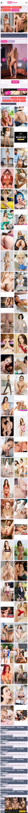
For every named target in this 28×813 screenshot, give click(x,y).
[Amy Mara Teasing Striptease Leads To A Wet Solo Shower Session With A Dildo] (20, 240)
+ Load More (15, 10)
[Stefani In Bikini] (7, 571)
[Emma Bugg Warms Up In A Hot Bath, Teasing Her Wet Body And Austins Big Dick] (20, 488)
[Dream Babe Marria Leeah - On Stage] (7, 261)
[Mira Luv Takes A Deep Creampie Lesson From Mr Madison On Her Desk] (7, 364)
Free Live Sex (15, 7)
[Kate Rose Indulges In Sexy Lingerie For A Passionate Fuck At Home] (7, 488)
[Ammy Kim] (20, 302)
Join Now (4, 41)
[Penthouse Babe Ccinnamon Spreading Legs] (20, 591)
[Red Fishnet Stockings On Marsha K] (20, 674)
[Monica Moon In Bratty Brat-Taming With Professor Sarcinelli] (20, 653)
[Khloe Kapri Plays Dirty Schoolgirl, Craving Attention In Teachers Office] (20, 158)
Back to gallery (14, 86)
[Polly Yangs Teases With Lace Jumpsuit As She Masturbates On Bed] (7, 385)
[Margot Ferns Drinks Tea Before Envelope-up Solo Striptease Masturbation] (20, 426)
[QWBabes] (12, 2)
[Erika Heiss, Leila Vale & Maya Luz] (7, 653)
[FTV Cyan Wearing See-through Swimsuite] (20, 550)
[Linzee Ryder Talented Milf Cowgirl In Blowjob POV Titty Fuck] (7, 447)
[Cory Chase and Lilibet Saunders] (7, 715)
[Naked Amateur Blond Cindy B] (7, 344)
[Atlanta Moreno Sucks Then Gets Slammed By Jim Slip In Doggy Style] (7, 674)
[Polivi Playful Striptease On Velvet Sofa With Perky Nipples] (7, 468)
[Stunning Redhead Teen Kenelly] (7, 137)
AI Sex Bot (16, 100)
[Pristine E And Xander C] (20, 695)
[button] (3, 60)
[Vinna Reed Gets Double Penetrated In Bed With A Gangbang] (7, 509)
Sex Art (23, 100)
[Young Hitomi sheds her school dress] (7, 591)
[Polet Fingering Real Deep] (7, 158)
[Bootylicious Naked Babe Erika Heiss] (20, 612)
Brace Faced (22, 98)
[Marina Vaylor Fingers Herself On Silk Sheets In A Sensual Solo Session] (20, 633)
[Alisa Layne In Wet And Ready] (7, 406)
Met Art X (11, 41)
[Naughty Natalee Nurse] (7, 323)
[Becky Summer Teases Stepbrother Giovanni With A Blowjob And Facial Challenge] (20, 282)
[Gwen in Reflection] (7, 178)
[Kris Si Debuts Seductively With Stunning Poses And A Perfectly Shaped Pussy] (20, 344)
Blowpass (13, 98)
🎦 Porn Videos (6, 10)
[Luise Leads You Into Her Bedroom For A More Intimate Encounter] (7, 529)
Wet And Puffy (7, 100)
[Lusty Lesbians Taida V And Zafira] (20, 364)
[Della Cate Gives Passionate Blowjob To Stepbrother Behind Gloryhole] (7, 220)
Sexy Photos (6, 7)
